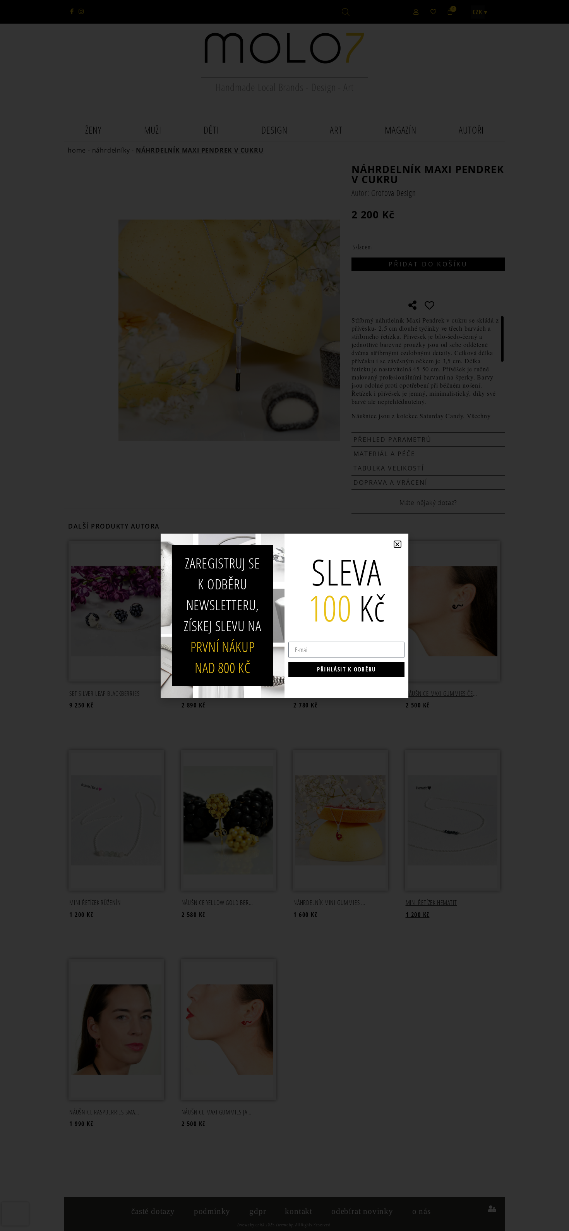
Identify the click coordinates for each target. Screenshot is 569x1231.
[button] (397, 544)
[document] (284, 615)
